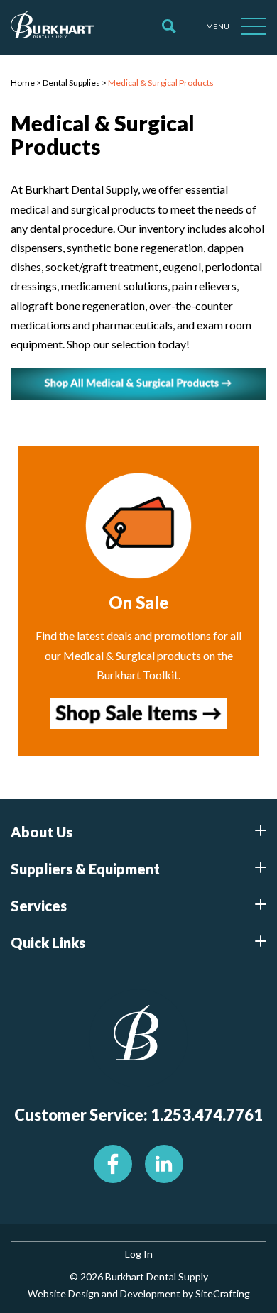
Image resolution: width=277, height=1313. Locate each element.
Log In (139, 1254)
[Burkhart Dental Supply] (52, 27)
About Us (41, 832)
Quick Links (48, 942)
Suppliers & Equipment (85, 869)
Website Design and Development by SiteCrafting (139, 1293)
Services (39, 905)
